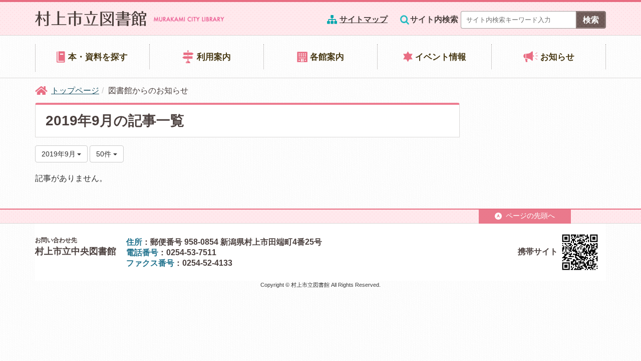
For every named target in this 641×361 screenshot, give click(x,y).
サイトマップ (364, 19)
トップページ (75, 90)
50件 (104, 154)
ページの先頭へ (530, 216)
